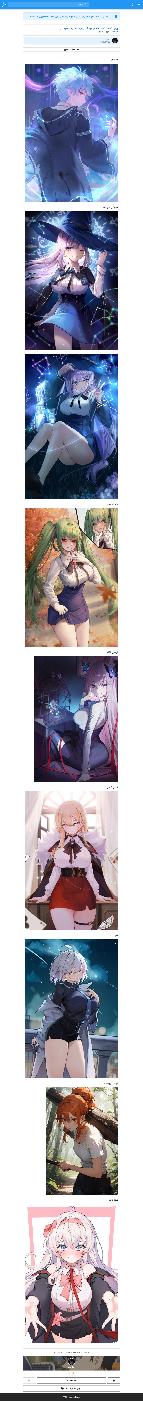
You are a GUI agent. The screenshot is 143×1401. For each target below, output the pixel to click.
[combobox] (48, 4)
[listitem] (71, 40)
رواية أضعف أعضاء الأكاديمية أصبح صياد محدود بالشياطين (89, 28)
